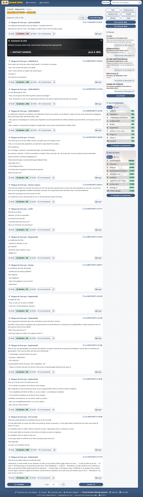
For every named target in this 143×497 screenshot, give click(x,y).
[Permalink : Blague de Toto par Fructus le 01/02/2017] (9, 137)
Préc (20, 484)
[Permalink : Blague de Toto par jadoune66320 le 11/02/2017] (9, 22)
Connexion (32, 2)
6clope (31, 265)
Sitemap (114, 492)
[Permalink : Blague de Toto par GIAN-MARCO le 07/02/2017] (9, 89)
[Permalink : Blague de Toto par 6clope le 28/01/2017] (9, 265)
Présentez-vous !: (113, 49)
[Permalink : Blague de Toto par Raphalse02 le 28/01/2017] (9, 237)
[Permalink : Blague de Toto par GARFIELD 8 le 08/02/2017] (9, 61)
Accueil (10, 9)
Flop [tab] (117, 107)
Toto (113, 10)
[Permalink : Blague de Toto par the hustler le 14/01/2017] (9, 416)
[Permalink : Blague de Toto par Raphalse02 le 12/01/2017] (9, 457)
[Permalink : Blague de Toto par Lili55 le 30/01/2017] (9, 208)
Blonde (112, 18)
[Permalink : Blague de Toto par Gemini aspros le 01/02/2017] (9, 184)
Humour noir (113, 14)
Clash (128, 18)
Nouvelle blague (96, 18)
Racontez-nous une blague (27, 492)
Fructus (31, 137)
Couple (128, 14)
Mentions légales (72, 492)
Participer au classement (121, 146)
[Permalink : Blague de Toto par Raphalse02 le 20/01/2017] (9, 379)
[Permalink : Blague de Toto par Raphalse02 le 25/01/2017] (9, 318)
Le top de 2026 (121, 22)
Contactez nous (56, 492)
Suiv (90, 484)
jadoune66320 (34, 22)
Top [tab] (110, 107)
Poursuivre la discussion (124, 45)
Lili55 (30, 209)
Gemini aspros (34, 185)
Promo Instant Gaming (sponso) (95, 492)
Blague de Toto (17, 22)
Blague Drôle (16, 2)
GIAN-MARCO (33, 89)
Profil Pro (103, 495)
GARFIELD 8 (33, 61)
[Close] (101, 40)
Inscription (45, 2)
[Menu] (5, 2)
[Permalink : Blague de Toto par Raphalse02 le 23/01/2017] (9, 345)
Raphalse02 (33, 237)
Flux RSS (124, 492)
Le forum (121, 96)
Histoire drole (128, 10)
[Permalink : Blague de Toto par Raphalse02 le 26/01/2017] (9, 296)
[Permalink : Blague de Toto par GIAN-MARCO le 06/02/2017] (9, 111)
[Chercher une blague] (139, 2)
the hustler (33, 417)
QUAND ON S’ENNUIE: (114, 84)
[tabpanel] (120, 126)
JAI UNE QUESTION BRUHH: (117, 59)
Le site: (109, 36)
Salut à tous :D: (112, 73)
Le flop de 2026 (121, 26)
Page (47, 484)
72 (63, 484)
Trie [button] (83, 18)
